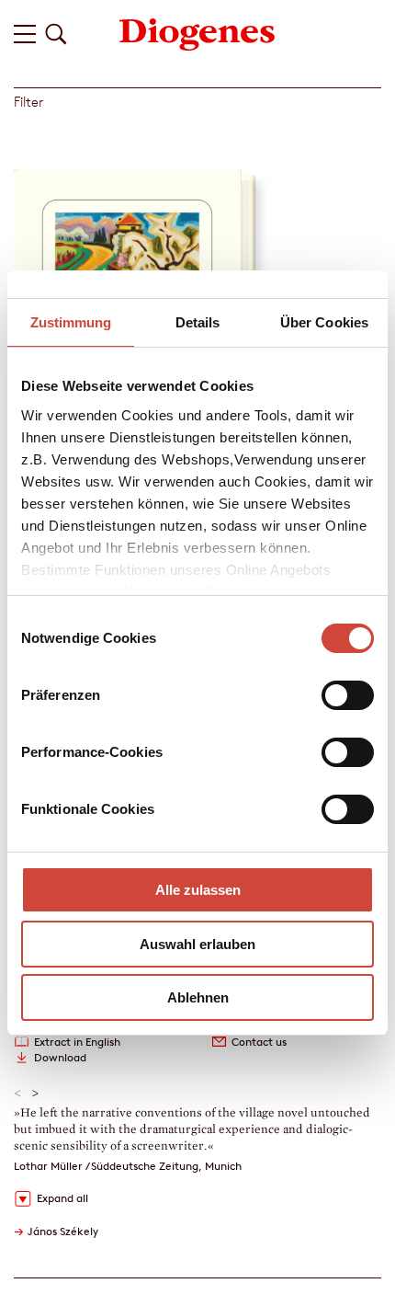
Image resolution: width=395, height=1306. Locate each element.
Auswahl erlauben (197, 944)
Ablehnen (198, 997)
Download (60, 1057)
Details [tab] (197, 322)
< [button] (18, 1093)
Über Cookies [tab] (324, 322)
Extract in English (77, 1041)
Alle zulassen (198, 890)
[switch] (348, 695)
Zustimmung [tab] (71, 322)
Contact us (259, 1041)
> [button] (35, 1093)
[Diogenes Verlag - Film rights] (197, 32)
